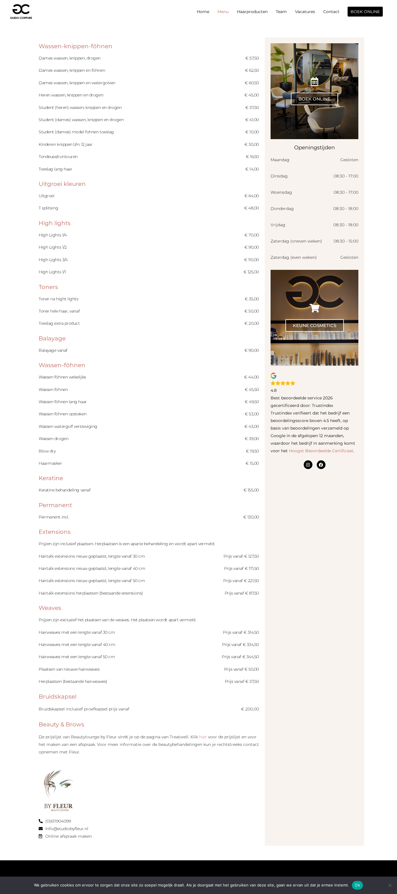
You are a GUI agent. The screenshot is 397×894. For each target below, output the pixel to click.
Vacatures (305, 11)
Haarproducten (252, 11)
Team (281, 11)
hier (203, 736)
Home (203, 11)
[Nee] (390, 885)
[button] (365, 12)
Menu (223, 11)
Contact (331, 11)
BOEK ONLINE (314, 99)
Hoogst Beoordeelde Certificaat (321, 450)
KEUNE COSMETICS (314, 325)
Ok (357, 885)
